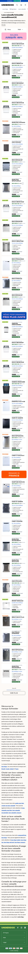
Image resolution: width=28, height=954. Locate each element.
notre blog (20, 917)
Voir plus (3, 25)
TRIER (19, 29)
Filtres (9, 29)
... (1, 12)
